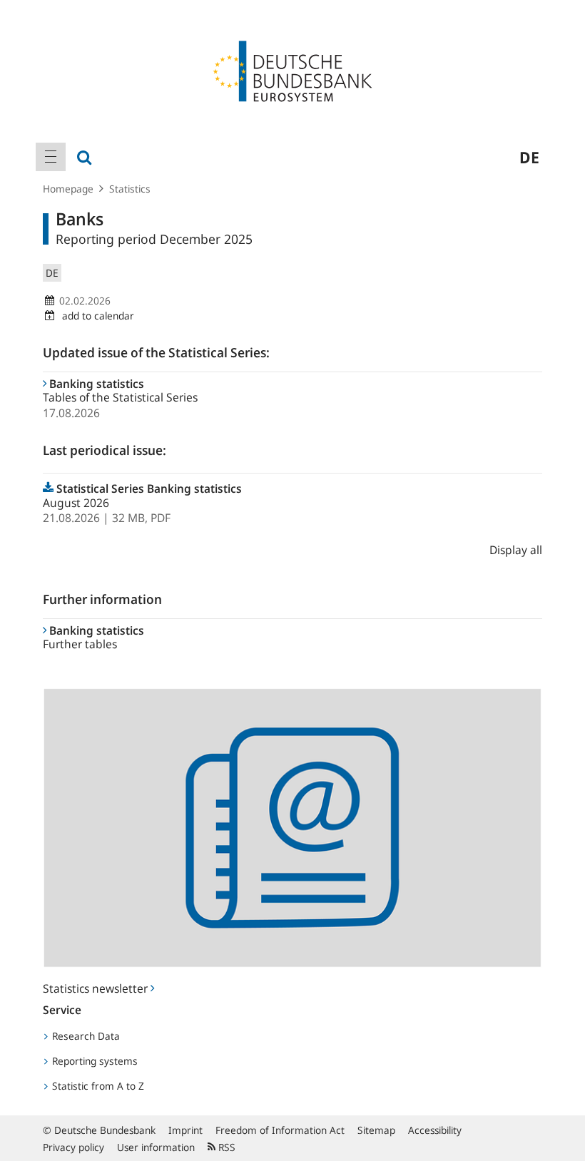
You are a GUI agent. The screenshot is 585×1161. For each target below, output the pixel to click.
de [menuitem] (529, 157)
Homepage (68, 188)
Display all (515, 550)
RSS (225, 1147)
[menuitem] (51, 157)
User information (156, 1147)
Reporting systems (93, 1061)
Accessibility (435, 1130)
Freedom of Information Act (280, 1130)
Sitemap (376, 1130)
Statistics (130, 188)
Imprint (185, 1130)
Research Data (84, 1036)
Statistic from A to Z (96, 1086)
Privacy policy (73, 1147)
